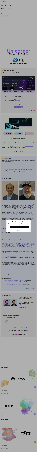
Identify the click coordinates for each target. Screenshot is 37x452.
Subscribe (20, 227)
